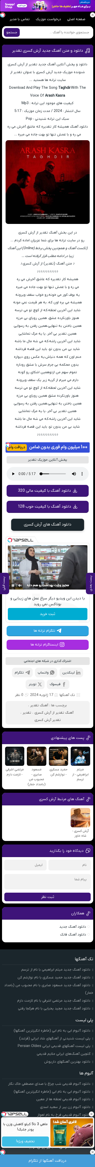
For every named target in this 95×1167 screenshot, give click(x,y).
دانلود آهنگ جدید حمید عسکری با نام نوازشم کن (53, 977)
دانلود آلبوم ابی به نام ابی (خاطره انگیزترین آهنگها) (52, 1030)
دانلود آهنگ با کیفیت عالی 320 (44, 490)
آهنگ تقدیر (39, 705)
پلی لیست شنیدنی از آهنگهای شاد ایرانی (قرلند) (54, 1038)
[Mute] (20, 585)
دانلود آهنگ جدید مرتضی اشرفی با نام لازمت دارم (53, 1000)
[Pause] (13, 585)
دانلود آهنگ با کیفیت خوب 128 (44, 506)
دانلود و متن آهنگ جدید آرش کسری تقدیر (47, 50)
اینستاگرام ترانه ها (44, 644)
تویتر (32, 684)
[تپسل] (8, 444)
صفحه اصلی (76, 19)
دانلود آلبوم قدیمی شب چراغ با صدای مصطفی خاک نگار (49, 1084)
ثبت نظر (47, 896)
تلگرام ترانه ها (44, 630)
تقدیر (27, 712)
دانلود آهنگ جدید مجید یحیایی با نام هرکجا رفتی (54, 1008)
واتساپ (43, 672)
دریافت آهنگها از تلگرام (47, 1160)
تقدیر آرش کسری (47, 720)
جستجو (11, 32)
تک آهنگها (67, 695)
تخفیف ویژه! (25, 1141)
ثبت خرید (47, 614)
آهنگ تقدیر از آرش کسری (53, 712)
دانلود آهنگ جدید (72, 926)
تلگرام (19, 672)
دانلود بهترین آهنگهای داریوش (67, 1061)
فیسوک (55, 684)
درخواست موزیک (48, 19)
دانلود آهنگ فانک (73, 934)
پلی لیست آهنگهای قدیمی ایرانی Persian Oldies (54, 1046)
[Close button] (91, 1114)
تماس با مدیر (20, 19)
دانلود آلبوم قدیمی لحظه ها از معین (63, 1099)
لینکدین (68, 672)
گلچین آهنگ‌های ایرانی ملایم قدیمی (63, 1054)
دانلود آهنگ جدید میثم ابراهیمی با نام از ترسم (55, 969)
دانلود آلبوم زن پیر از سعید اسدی (65, 1107)
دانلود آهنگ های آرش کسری (47, 524)
